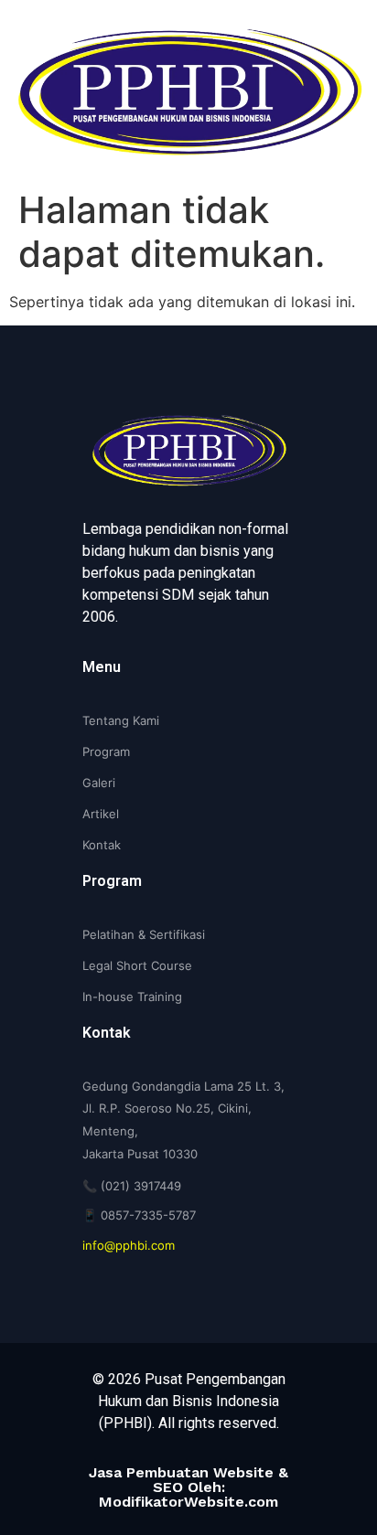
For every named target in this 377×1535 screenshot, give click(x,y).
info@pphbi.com (128, 1245)
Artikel (100, 813)
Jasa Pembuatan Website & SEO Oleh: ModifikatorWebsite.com (188, 1487)
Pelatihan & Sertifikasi (143, 934)
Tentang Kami (120, 720)
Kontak (101, 844)
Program (106, 751)
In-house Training (132, 996)
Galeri (98, 782)
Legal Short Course (137, 965)
